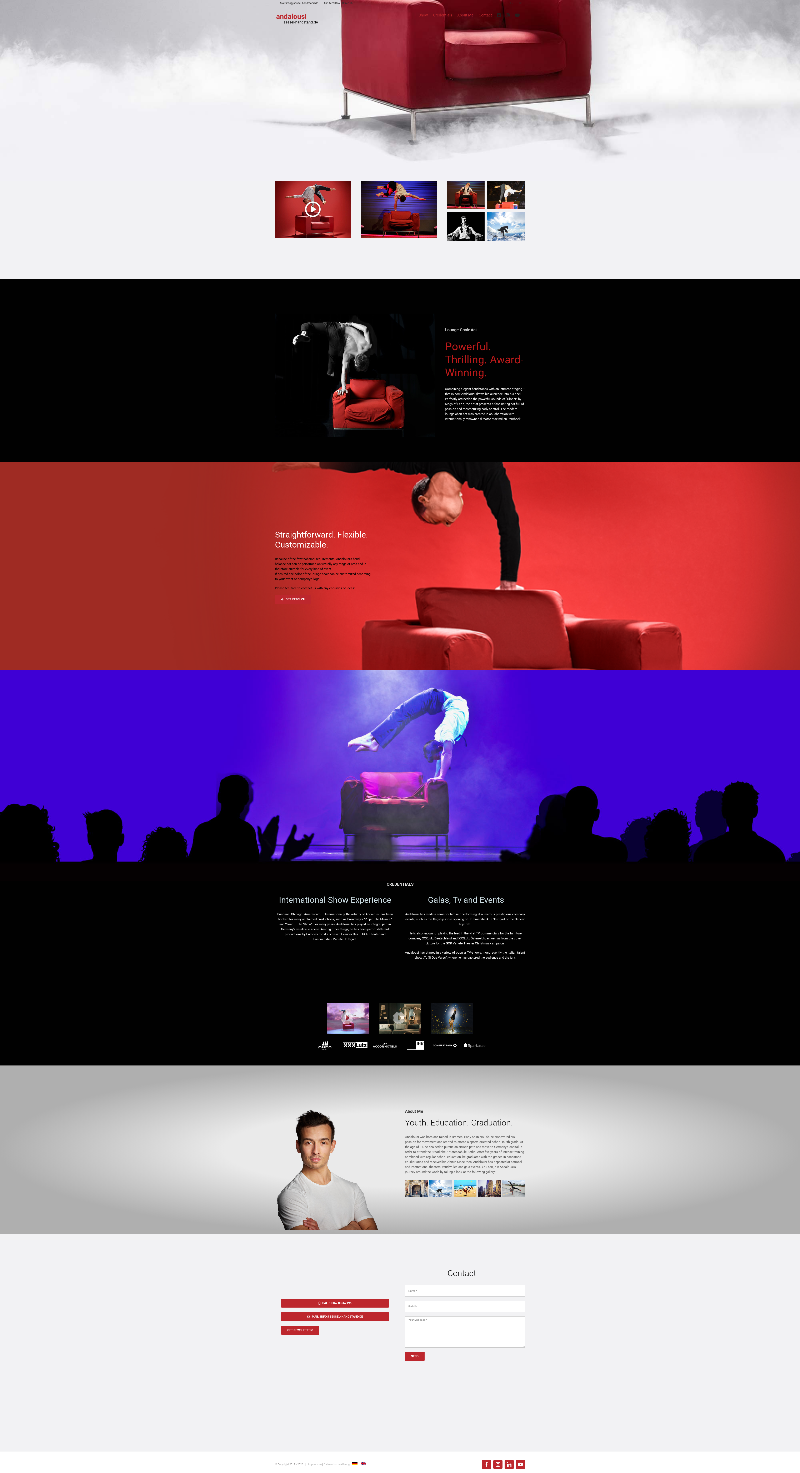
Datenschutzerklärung (337, 1464)
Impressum (315, 1464)
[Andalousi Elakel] (466, 214)
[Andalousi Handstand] (399, 182)
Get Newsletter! (300, 1330)
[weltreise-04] (506, 214)
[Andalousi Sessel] (466, 182)
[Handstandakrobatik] (506, 182)
